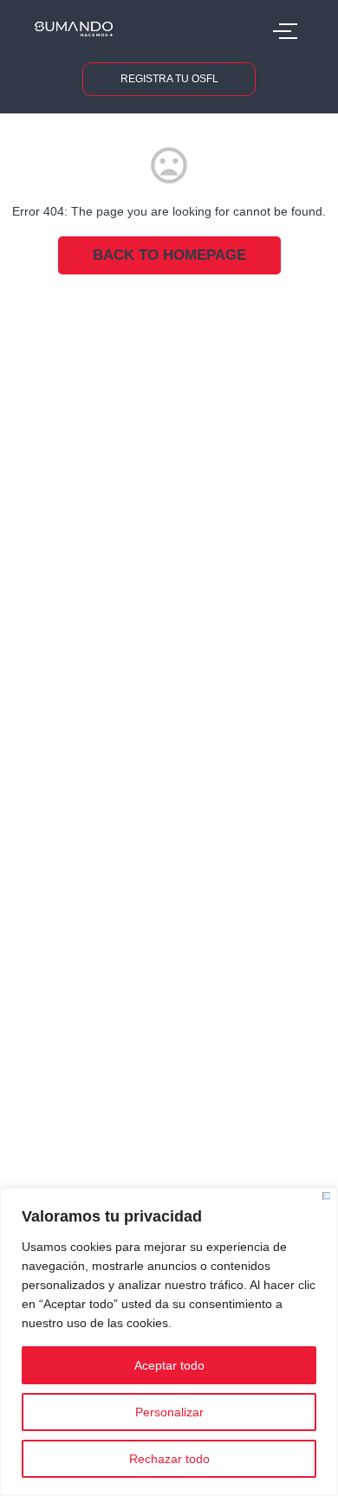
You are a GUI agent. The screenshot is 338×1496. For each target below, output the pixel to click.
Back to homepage (169, 255)
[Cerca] (326, 1196)
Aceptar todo (169, 1365)
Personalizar (169, 1412)
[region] (169, 1342)
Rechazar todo (169, 1459)
